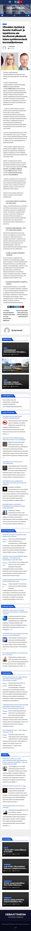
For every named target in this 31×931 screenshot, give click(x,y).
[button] (26, 15)
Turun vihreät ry (7, 364)
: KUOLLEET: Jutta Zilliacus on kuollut (15, 851)
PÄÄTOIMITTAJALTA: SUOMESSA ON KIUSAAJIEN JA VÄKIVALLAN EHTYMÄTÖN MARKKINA (14, 483)
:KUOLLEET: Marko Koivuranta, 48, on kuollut (14, 786)
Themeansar (26, 924)
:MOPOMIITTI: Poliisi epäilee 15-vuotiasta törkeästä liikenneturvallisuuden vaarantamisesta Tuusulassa (15, 612)
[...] (8, 434)
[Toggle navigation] (14, 15)
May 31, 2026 (8, 854)
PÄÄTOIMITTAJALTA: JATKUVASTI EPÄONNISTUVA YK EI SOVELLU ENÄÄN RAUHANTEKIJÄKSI (14, 506)
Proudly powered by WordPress (8, 924)
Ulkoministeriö (7, 864)
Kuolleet (6, 847)
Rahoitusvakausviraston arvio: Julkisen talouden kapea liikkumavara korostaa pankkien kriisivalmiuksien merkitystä (15, 678)
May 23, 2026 (8, 870)
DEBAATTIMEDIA (15, 8)
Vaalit (15, 927)
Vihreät (4, 24)
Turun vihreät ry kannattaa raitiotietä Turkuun (14, 367)
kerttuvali (12, 46)
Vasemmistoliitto (7, 881)
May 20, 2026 (8, 887)
